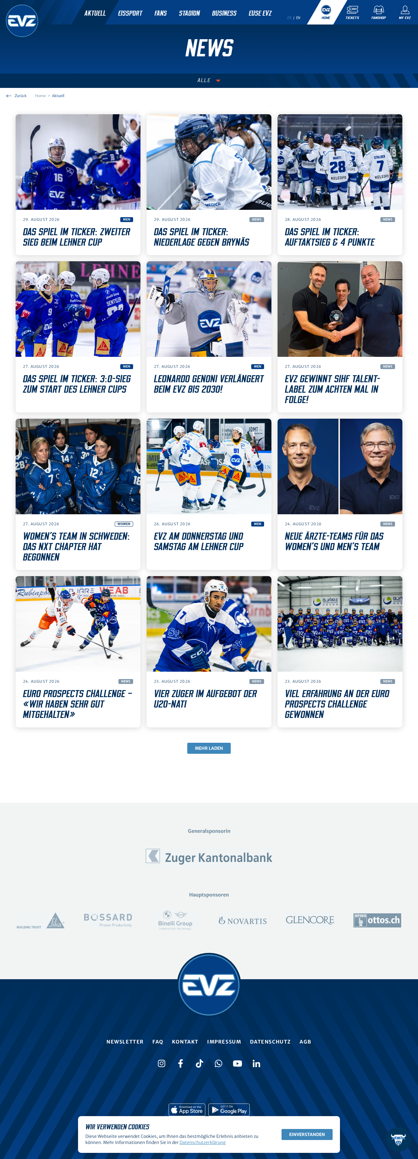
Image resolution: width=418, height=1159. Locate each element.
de (289, 18)
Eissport (130, 13)
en (298, 18)
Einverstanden (307, 1134)
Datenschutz (270, 1042)
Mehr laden (209, 748)
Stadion (189, 13)
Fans (161, 13)
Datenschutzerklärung (203, 1142)
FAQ (157, 1042)
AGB (306, 1042)
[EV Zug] (22, 21)
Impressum (224, 1042)
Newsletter (125, 1042)
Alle (204, 80)
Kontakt (185, 1042)
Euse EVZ (260, 13)
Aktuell (95, 13)
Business (224, 13)
